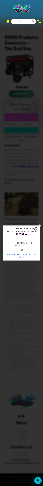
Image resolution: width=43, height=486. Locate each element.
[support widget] (38, 480)
